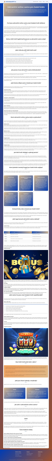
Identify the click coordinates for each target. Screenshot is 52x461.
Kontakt (47, 1)
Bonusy (40, 1)
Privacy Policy (17, 454)
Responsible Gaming (18, 453)
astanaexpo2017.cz (11, 1)
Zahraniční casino (35, 1)
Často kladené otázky (30, 453)
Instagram (39, 454)
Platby (44, 1)
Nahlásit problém (29, 454)
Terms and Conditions (18, 456)
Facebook (39, 453)
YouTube (39, 456)
